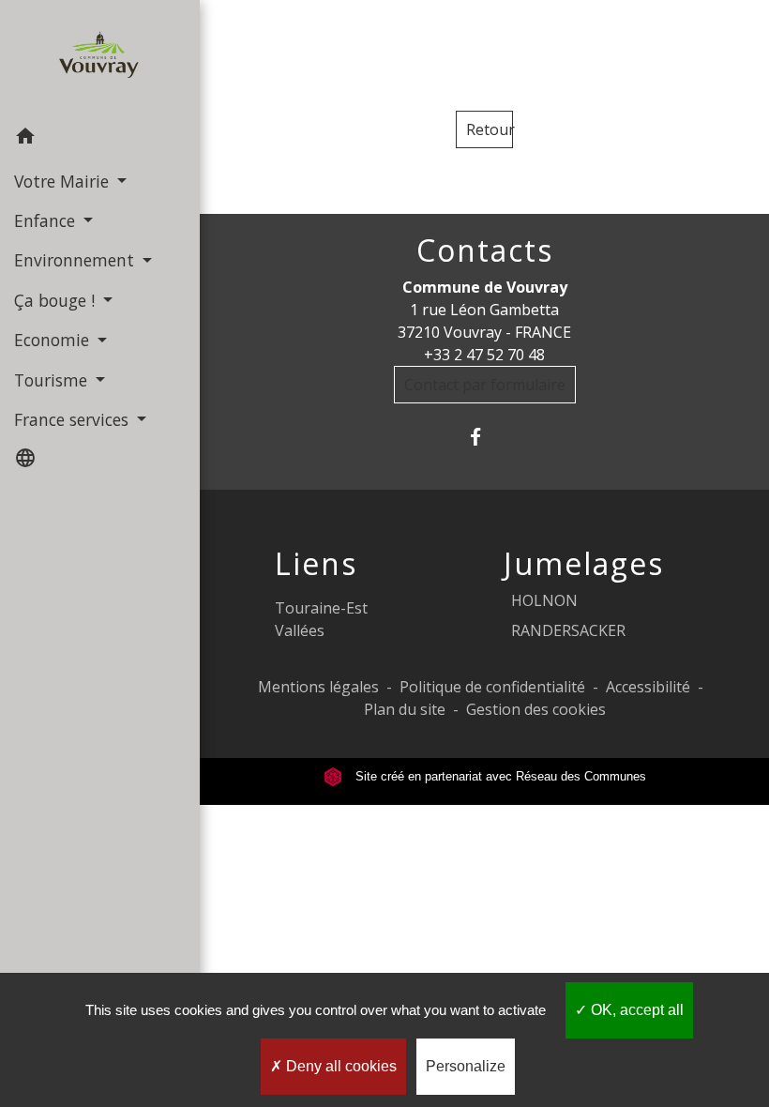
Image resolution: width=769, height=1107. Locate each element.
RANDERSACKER (568, 630)
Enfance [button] (47, 220)
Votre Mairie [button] (63, 181)
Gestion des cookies (536, 709)
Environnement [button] (76, 260)
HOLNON (544, 600)
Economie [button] (54, 339)
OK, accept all (635, 1010)
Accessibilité (648, 686)
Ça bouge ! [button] (56, 300)
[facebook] (484, 436)
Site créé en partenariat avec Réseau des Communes (499, 776)
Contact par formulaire (484, 384)
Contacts (484, 250)
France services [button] (73, 419)
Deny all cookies (339, 1066)
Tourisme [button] (53, 380)
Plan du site (404, 709)
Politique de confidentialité (492, 686)
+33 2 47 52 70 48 (484, 354)
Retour (489, 129)
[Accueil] (100, 59)
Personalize (465, 1066)
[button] (100, 138)
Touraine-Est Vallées (321, 619)
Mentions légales (318, 686)
